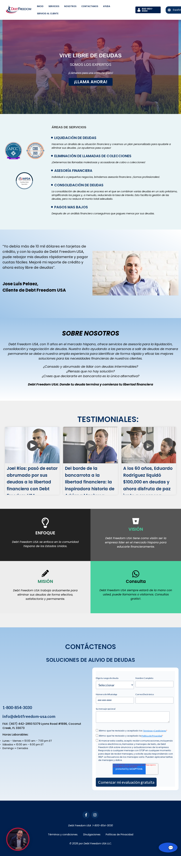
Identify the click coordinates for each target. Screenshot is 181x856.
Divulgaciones (91, 834)
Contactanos (89, 6)
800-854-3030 (147, 9)
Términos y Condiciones (154, 730)
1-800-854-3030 (17, 707)
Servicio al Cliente (47, 13)
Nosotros (70, 6)
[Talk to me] (18, 839)
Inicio (40, 6)
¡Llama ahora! (90, 82)
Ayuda (106, 6)
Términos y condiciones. (63, 834)
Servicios (53, 6)
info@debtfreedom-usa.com (28, 716)
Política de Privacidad (151, 735)
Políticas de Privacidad (119, 834)
